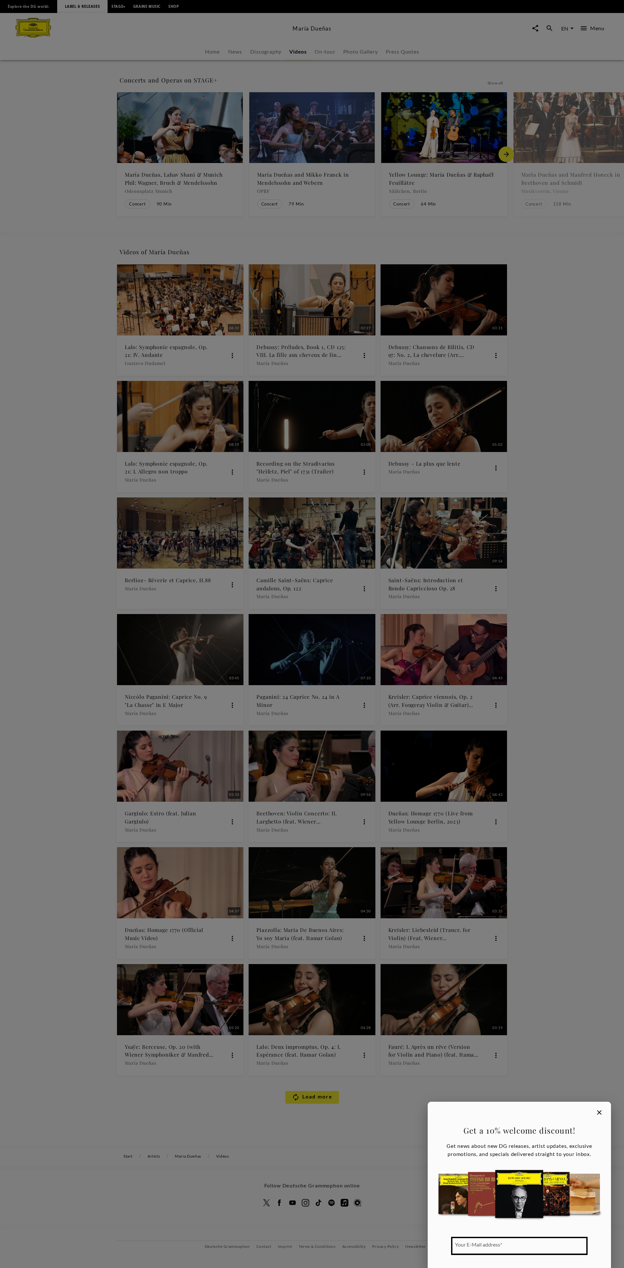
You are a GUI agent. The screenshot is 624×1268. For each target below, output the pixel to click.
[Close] (599, 1112)
